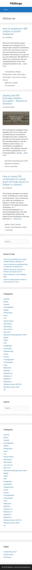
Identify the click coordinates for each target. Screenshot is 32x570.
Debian (18, 72)
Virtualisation (8, 362)
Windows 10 (8, 373)
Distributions (7, 74)
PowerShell (8, 348)
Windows (16, 163)
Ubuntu (5, 80)
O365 (6, 340)
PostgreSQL (8, 346)
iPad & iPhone (9, 321)
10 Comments (10, 85)
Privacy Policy (8, 554)
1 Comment (9, 230)
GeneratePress (25, 567)
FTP (5, 318)
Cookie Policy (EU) (10, 552)
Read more (18, 219)
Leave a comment (11, 166)
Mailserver (8, 83)
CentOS (6, 304)
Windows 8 (7, 381)
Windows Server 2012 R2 (12, 384)
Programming (8, 351)
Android (6, 299)
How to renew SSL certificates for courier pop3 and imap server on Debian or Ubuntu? (16, 180)
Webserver (7, 368)
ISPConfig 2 (21, 74)
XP (5, 390)
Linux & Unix (16, 77)
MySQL (6, 337)
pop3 (25, 227)
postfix (15, 83)
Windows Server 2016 (11, 387)
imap (12, 227)
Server (24, 77)
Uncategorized (9, 359)
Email (14, 74)
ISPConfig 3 (7, 77)
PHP (5, 343)
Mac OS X (7, 332)
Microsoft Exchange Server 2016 (16, 161)
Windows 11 (8, 376)
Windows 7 (7, 379)
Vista (5, 365)
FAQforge (16, 3)
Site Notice (7, 557)
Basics (6, 302)
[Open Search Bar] (29, 9)
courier (7, 227)
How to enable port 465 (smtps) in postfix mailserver (15, 31)
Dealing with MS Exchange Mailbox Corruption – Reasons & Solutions (15, 99)
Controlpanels (10, 72)
